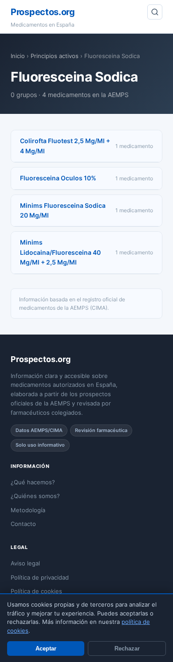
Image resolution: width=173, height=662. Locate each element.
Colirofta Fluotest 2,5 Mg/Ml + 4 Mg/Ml (65, 145)
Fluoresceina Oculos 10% (58, 178)
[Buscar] (154, 11)
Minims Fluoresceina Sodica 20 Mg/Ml (63, 210)
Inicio (18, 55)
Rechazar (127, 648)
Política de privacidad (40, 577)
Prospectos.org (43, 12)
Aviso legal (25, 563)
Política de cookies (36, 591)
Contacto (23, 523)
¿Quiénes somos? (35, 495)
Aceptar (45, 648)
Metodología (28, 510)
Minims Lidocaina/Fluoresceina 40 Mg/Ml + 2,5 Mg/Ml (60, 252)
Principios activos (55, 55)
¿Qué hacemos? (33, 482)
